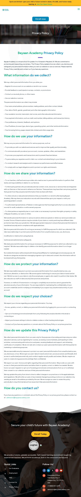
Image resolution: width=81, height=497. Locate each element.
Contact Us (13, 482)
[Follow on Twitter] (52, 470)
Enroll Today (40, 434)
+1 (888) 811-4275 (53, 486)
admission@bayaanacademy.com (58, 489)
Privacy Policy (13, 487)
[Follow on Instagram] (57, 470)
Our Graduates (14, 468)
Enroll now (40, 19)
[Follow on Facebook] (44, 470)
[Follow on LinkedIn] (48, 470)
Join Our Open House (44, 4)
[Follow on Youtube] (61, 470)
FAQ (10, 478)
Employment (13, 473)
